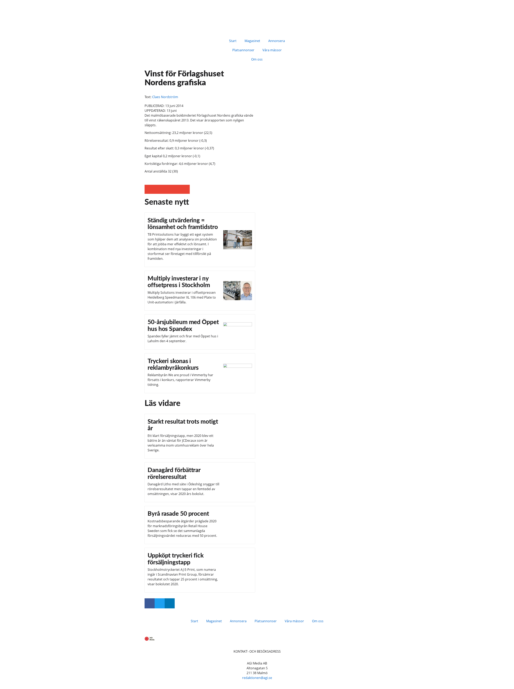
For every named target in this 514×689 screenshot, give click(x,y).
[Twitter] (160, 603)
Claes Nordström (165, 97)
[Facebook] (150, 603)
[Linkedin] (170, 603)
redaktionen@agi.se (257, 678)
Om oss (257, 59)
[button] (149, 189)
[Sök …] (301, 40)
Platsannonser (243, 50)
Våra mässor (272, 50)
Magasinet (252, 41)
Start (233, 41)
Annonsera (276, 41)
